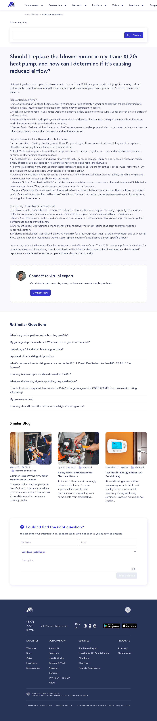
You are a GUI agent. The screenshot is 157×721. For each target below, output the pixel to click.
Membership (33, 668)
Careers (53, 672)
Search (137, 35)
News (52, 682)
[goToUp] (128, 610)
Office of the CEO (59, 677)
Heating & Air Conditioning (94, 653)
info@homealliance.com (54, 626)
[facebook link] (85, 626)
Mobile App (124, 653)
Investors (54, 653)
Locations (31, 663)
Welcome (31, 648)
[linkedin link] (94, 626)
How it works (56, 658)
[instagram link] (90, 626)
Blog (28, 653)
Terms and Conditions (39, 706)
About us (54, 648)
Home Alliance (31, 14)
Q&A (29, 658)
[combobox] (67, 35)
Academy (54, 668)
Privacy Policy (64, 706)
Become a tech (57, 663)
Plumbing (84, 658)
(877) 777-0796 (30, 626)
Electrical (84, 663)
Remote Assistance (89, 668)
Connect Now (40, 292)
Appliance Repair (88, 648)
